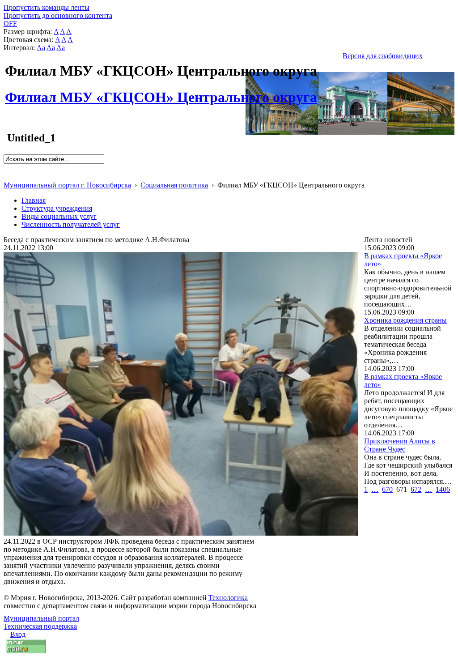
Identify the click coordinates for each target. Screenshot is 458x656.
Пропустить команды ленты (46, 7)
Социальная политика (174, 185)
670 (387, 489)
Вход (17, 634)
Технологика (228, 597)
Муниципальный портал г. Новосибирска (67, 185)
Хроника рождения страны (405, 320)
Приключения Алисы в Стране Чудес (399, 445)
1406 (443, 489)
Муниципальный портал (41, 618)
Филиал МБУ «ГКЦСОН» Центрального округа (161, 92)
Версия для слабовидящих (383, 56)
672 (416, 489)
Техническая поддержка (40, 626)
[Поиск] (6, 167)
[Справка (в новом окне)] (7, 175)
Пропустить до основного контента (58, 15)
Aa (41, 47)
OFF (10, 23)
